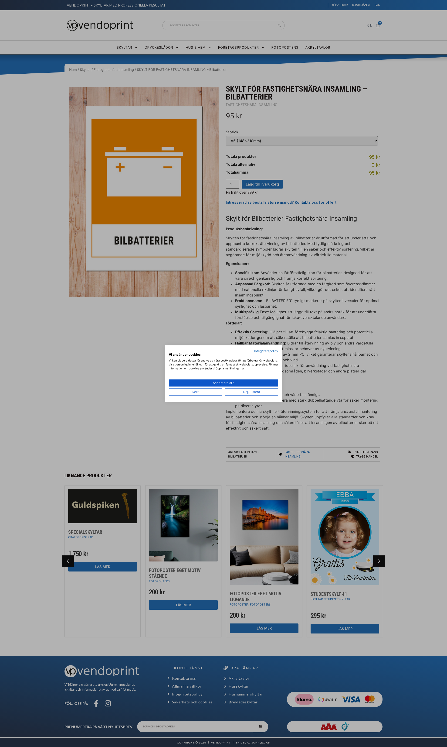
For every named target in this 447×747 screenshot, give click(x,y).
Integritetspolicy (266, 351)
